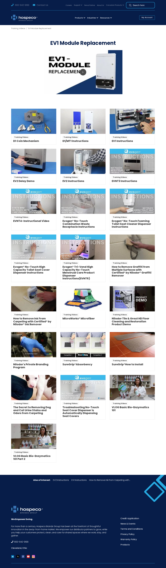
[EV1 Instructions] (132, 121)
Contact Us (42, 5)
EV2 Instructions (61, 480)
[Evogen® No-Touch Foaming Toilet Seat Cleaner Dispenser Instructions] (132, 201)
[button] (78, 5)
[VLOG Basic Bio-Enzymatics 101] (132, 387)
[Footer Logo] (28, 509)
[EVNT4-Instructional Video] (33, 201)
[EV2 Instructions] (83, 161)
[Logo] (25, 18)
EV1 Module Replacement (39, 28)
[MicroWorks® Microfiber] (83, 298)
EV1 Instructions (79, 480)
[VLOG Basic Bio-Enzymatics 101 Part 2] (33, 436)
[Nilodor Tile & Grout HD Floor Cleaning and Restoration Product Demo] (132, 298)
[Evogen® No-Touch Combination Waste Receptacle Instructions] (83, 201)
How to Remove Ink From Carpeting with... (109, 480)
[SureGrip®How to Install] (132, 344)
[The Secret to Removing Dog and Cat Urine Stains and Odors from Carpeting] (33, 387)
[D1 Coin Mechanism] (33, 121)
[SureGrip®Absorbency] (83, 344)
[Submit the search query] (130, 5)
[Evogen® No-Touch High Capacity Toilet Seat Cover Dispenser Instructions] (33, 247)
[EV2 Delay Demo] (33, 161)
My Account (147, 17)
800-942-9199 (22, 5)
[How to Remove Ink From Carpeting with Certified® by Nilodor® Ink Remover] (33, 298)
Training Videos (18, 28)
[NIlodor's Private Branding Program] (33, 344)
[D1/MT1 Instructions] (83, 121)
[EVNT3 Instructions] (132, 161)
